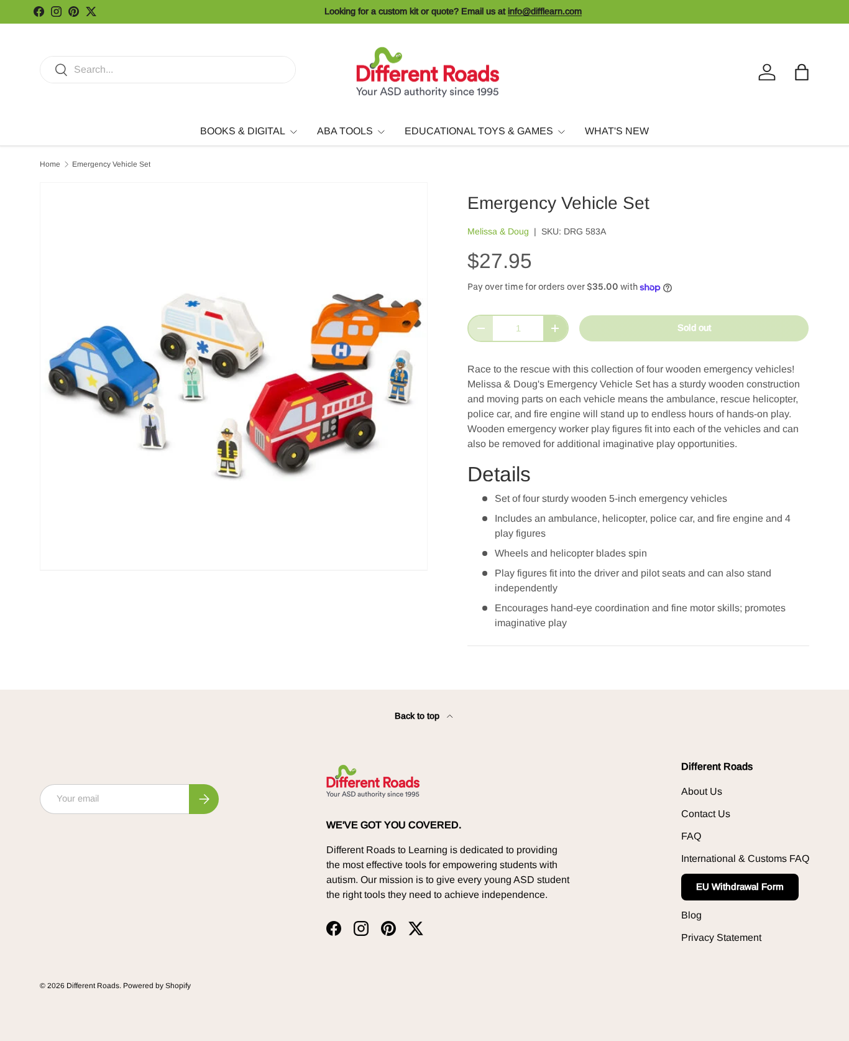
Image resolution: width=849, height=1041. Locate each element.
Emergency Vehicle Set (111, 164)
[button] (801, 72)
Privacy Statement (721, 937)
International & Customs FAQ (745, 858)
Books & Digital (242, 131)
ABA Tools (345, 131)
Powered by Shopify (157, 985)
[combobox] (167, 70)
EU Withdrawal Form (740, 886)
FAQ (691, 836)
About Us (701, 791)
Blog (691, 915)
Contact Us (705, 813)
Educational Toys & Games (479, 131)
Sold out (694, 328)
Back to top (418, 716)
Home (50, 164)
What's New (617, 131)
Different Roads (93, 985)
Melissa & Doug (498, 231)
